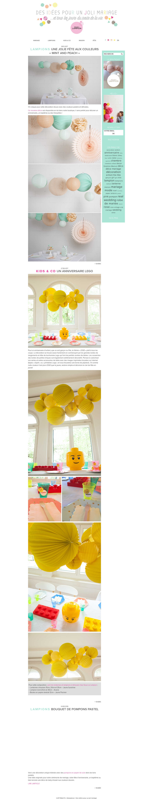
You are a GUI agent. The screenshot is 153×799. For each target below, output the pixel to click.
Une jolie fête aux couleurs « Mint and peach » (74, 51)
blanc (115, 155)
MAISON (82, 40)
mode (108, 190)
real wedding (113, 198)
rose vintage (115, 207)
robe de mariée (113, 201)
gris (116, 178)
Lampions (40, 49)
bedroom (108, 155)
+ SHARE (98, 264)
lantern (108, 184)
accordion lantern (113, 150)
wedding (117, 210)
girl (113, 178)
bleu (120, 155)
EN (118, 40)
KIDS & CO (67, 40)
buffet (110, 158)
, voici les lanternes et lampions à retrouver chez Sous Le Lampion (71, 685)
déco (120, 166)
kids (119, 178)
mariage (117, 187)
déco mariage (113, 168)
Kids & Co (46, 271)
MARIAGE (36, 40)
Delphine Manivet (110, 166)
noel (115, 191)
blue (106, 158)
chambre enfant (110, 163)
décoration (113, 172)
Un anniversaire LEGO (75, 271)
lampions (119, 181)
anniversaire (111, 152)
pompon (113, 196)
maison (107, 187)
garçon (108, 178)
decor (119, 163)
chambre (116, 160)
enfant (109, 175)
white (113, 213)
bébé (114, 158)
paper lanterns (111, 193)
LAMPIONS (51, 40)
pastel (119, 193)
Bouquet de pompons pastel (75, 709)
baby (121, 153)
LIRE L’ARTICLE (34, 784)
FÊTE (94, 40)
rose (107, 207)
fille (115, 175)
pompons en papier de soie (74, 773)
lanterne (116, 183)
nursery (119, 190)
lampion (109, 180)
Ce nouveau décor (35, 110)
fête (119, 175)
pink (106, 196)
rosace (121, 204)
